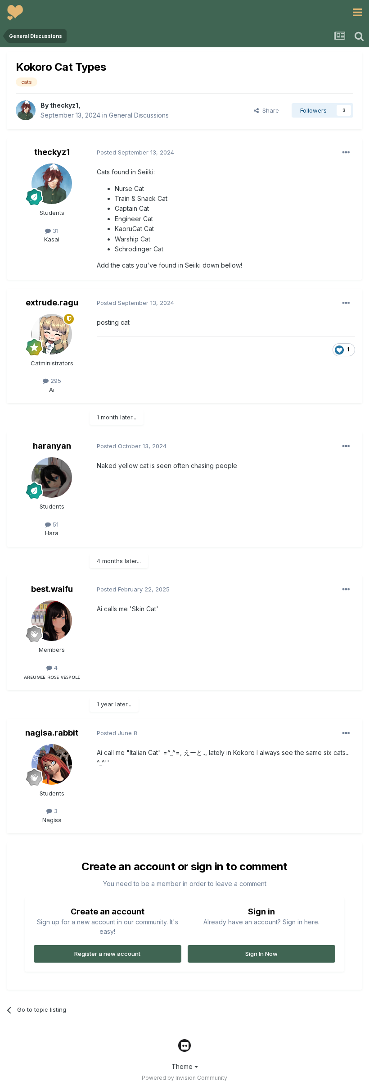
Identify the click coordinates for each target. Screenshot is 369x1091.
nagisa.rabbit (51, 732)
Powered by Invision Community (184, 1077)
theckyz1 (64, 105)
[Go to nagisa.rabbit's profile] (52, 764)
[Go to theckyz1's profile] (26, 110)
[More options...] (346, 152)
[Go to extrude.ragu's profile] (52, 334)
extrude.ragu (52, 302)
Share (269, 110)
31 (54, 230)
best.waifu (52, 589)
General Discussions (139, 115)
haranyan (52, 445)
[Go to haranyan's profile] (52, 477)
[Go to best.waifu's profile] (52, 620)
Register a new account (107, 953)
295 (55, 380)
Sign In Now (261, 953)
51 (54, 524)
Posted (135, 152)
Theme (182, 1066)
